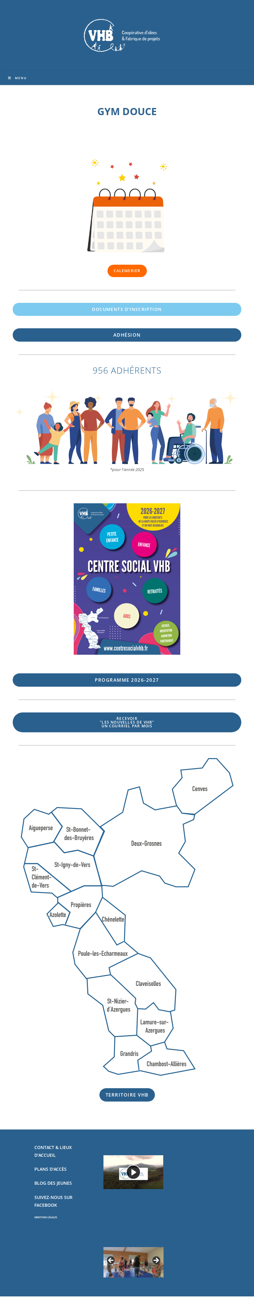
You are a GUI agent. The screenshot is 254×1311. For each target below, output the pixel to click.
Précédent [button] (111, 1260)
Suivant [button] (155, 1260)
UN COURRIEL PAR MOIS (127, 722)
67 (127, 680)
